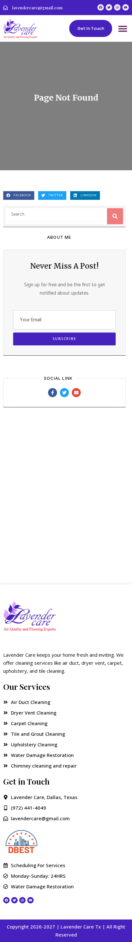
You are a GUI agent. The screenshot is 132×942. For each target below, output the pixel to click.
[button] (122, 28)
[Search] (115, 216)
